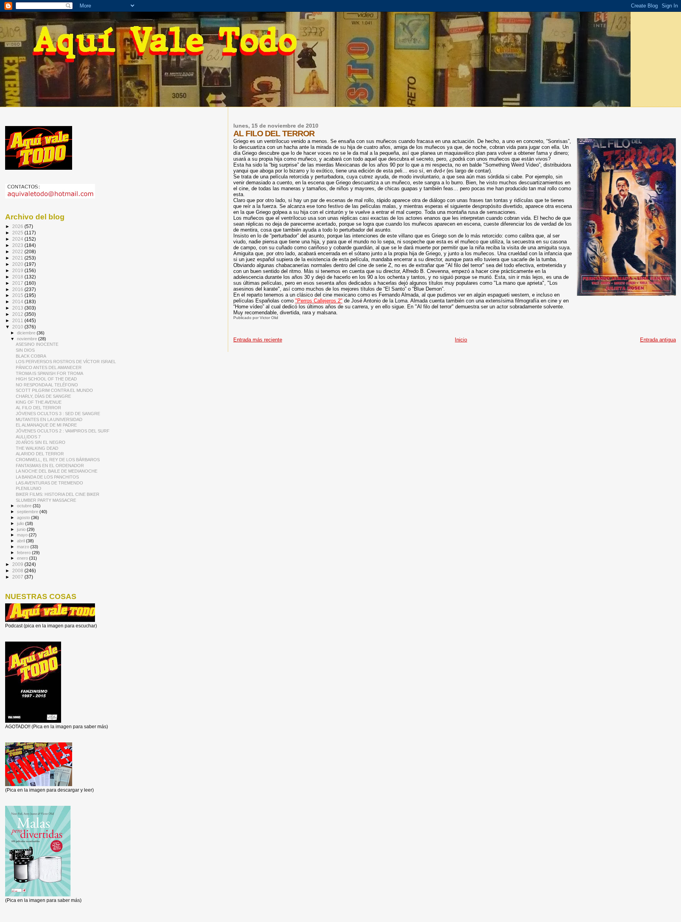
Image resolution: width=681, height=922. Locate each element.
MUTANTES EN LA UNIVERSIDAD (49, 419)
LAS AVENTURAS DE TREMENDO (49, 482)
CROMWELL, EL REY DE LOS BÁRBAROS (58, 459)
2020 (18, 264)
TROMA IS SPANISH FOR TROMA (49, 373)
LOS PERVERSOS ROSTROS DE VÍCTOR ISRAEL (66, 361)
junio (22, 529)
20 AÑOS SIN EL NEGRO (40, 442)
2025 (18, 232)
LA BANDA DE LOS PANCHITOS (47, 477)
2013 (18, 307)
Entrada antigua (658, 340)
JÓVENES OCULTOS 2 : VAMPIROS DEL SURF (63, 431)
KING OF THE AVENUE (38, 402)
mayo (23, 534)
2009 (18, 564)
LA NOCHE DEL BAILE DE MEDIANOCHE (56, 471)
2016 (18, 289)
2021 (18, 257)
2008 (18, 570)
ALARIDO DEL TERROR (40, 453)
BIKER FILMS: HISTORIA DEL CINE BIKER (57, 494)
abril (21, 540)
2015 (18, 295)
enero (23, 558)
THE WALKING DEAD (37, 448)
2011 (18, 320)
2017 (18, 283)
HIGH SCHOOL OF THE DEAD (46, 379)
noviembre (27, 338)
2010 (18, 326)
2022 (18, 251)
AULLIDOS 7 (28, 436)
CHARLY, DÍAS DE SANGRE (43, 396)
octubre (25, 505)
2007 (18, 576)
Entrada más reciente (257, 340)
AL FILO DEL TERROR (38, 407)
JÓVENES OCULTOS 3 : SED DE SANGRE (58, 413)
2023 (18, 245)
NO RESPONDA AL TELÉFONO (47, 384)
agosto (24, 517)
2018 (18, 276)
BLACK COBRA (31, 356)
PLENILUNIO (28, 488)
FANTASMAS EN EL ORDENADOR (50, 465)
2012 (18, 314)
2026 (18, 226)
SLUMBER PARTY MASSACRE (46, 500)
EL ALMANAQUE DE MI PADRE (46, 425)
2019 (18, 270)
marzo (23, 546)
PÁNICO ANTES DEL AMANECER (49, 367)
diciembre (27, 332)
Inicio (461, 340)
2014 (18, 301)
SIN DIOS (25, 350)
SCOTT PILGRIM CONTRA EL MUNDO (54, 390)
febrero (24, 552)
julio (21, 523)
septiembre (28, 511)
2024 (18, 238)
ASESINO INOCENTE (37, 344)
